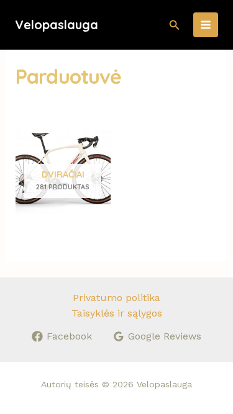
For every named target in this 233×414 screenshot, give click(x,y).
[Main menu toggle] (205, 24)
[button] (174, 25)
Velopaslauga (56, 24)
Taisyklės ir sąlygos (116, 313)
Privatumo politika (116, 298)
